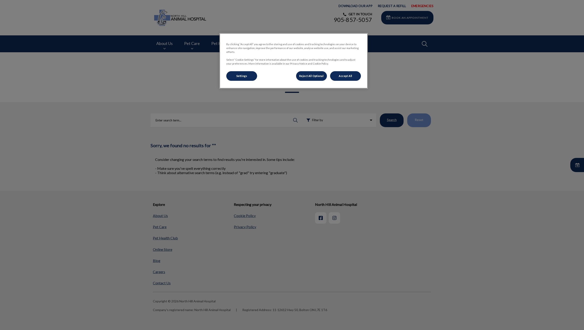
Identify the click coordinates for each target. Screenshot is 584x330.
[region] (293, 61)
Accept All (345, 75)
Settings (241, 75)
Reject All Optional (311, 75)
